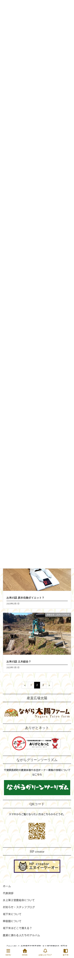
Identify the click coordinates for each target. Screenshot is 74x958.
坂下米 (65, 955)
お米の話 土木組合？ (18, 661)
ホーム (7, 886)
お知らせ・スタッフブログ (19, 907)
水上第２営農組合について (19, 900)
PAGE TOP (67, 941)
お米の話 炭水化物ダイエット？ (25, 597)
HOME (25, 955)
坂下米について (12, 914)
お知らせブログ (45, 955)
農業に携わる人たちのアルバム (21, 935)
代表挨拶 (8, 893)
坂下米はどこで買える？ (17, 928)
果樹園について (12, 921)
